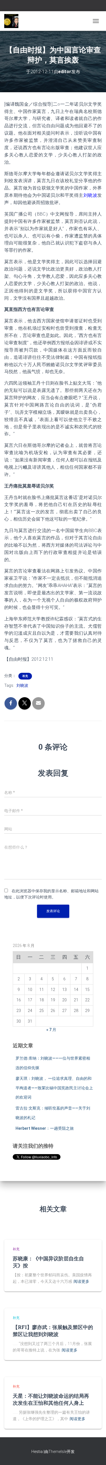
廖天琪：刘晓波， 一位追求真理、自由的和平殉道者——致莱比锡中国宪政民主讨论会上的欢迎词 (54, 1087)
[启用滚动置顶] (95, 1454)
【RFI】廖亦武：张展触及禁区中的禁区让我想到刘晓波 (53, 1330)
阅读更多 (81, 1281)
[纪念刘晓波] (13, 21)
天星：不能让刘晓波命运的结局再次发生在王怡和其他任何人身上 (51, 1399)
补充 (25, 676)
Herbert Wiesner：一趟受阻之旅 (45, 1128)
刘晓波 (22, 685)
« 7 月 (51, 1029)
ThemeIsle (57, 1451)
